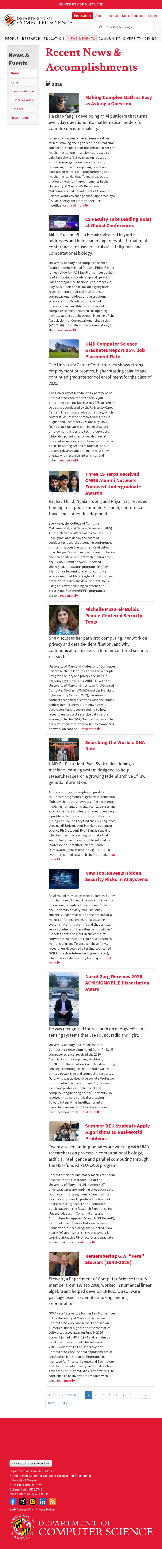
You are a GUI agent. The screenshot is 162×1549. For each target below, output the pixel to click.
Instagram (32, 1501)
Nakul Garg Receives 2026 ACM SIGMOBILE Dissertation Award (117, 982)
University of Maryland (81, 4)
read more (77, 205)
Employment (82, 15)
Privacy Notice (45, 1509)
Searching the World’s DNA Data (115, 745)
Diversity (132, 38)
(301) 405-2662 (37, 1493)
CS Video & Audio (22, 100)
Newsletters (20, 117)
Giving (150, 38)
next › (52, 1402)
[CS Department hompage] (81, 1525)
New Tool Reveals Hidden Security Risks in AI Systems (116, 876)
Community (109, 38)
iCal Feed (17, 109)
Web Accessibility (21, 1509)
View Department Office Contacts (31, 1463)
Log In (152, 15)
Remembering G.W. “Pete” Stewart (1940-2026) (114, 1259)
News (15, 73)
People (12, 38)
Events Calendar (22, 91)
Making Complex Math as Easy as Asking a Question (118, 100)
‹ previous (69, 1395)
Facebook (12, 1501)
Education (54, 38)
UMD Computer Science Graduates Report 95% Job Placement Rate (115, 350)
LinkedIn (42, 1501)
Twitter (22, 1501)
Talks (15, 82)
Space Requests (133, 15)
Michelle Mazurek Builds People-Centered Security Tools (113, 615)
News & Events (81, 38)
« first (52, 1395)
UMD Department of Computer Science (38, 20)
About (99, 15)
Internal (113, 15)
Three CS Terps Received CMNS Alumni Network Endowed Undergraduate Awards (113, 483)
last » (65, 1402)
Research (31, 38)
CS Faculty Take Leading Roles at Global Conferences (118, 222)
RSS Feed (52, 1501)
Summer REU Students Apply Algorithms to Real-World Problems (117, 1132)
